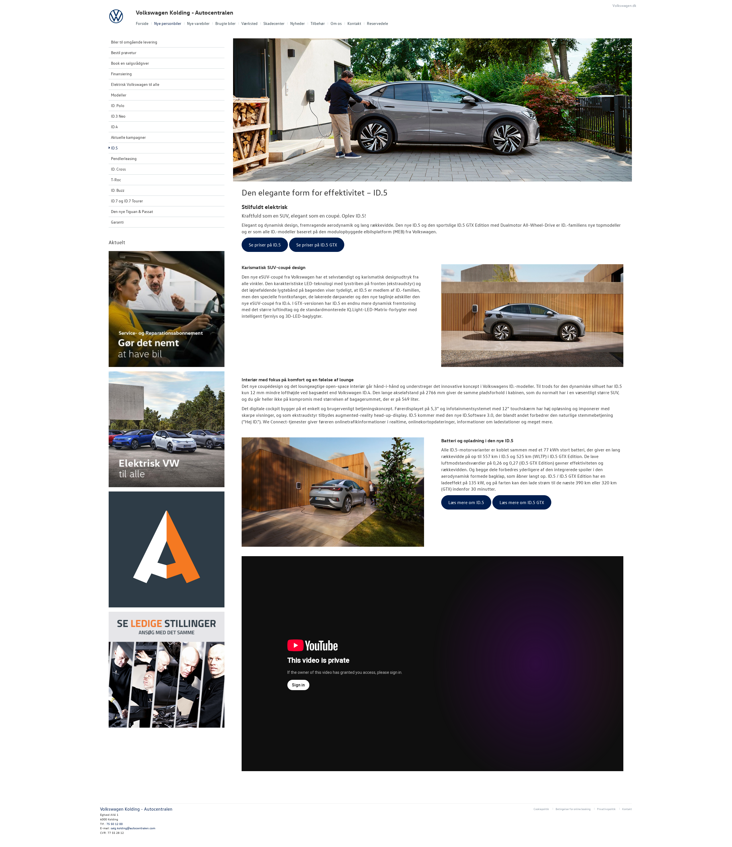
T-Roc (116, 179)
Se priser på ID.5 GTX (316, 245)
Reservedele (377, 23)
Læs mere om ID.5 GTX (522, 502)
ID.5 (114, 148)
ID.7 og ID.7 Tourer (127, 201)
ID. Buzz (117, 190)
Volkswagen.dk (624, 5)
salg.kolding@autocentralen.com (133, 828)
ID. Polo (117, 105)
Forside (142, 23)
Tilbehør (318, 23)
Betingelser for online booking (573, 809)
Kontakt (354, 23)
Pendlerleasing (124, 158)
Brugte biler (225, 23)
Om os (336, 23)
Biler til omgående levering (134, 42)
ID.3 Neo (118, 116)
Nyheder (297, 23)
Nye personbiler (167, 23)
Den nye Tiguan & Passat (132, 211)
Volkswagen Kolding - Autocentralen (184, 12)
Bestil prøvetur (123, 52)
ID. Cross (118, 169)
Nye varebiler (198, 23)
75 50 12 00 (114, 824)
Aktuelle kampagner (128, 137)
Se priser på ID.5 (265, 245)
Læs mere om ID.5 (466, 502)
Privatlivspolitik (606, 809)
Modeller (118, 95)
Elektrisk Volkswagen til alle (135, 84)
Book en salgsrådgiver (130, 63)
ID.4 (114, 126)
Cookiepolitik (541, 809)
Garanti (117, 222)
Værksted (249, 23)
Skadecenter (274, 23)
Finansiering (121, 73)
